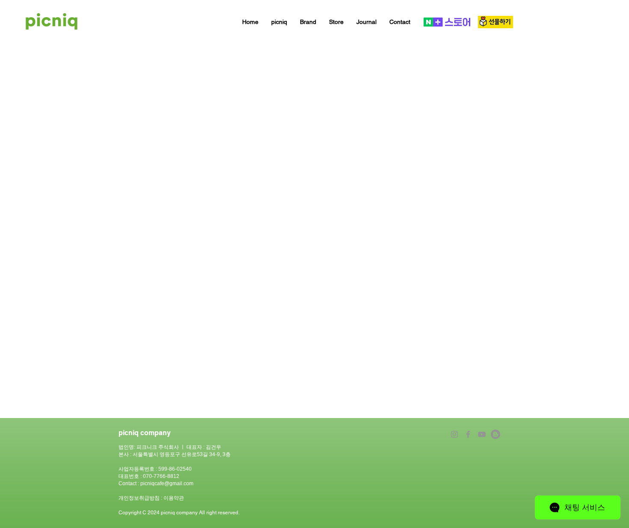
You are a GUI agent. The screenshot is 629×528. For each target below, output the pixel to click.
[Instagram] (454, 434)
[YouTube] (482, 434)
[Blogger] (495, 434)
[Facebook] (468, 434)
